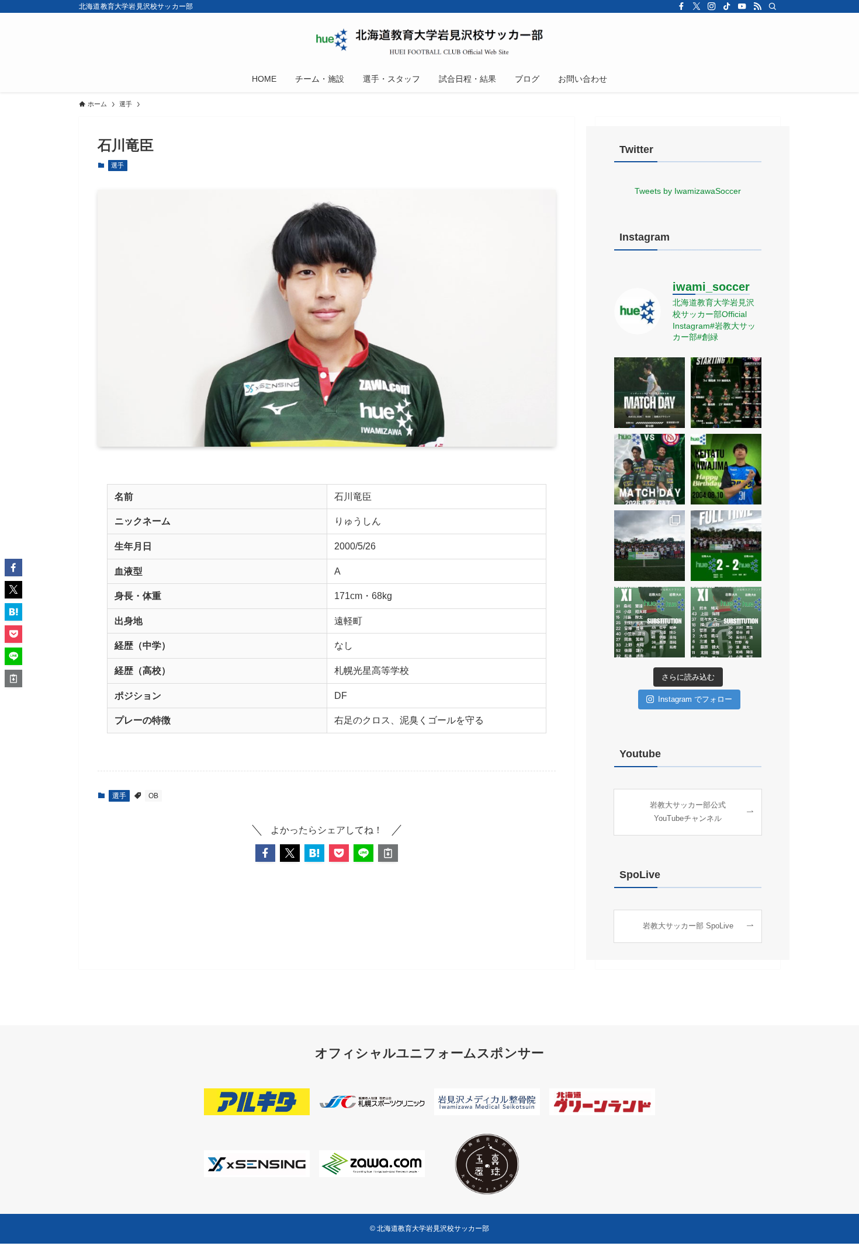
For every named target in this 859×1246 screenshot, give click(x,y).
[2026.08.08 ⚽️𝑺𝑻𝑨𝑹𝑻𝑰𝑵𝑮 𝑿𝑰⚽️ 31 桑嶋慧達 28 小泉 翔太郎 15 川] (649, 622)
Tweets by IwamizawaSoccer (688, 191)
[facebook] (681, 6)
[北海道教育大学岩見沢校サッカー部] (429, 41)
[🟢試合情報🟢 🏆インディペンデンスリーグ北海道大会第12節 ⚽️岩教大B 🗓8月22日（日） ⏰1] (649, 392)
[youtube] (742, 6)
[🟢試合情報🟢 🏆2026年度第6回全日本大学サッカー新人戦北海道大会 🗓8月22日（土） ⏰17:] (649, 469)
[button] (265, 853)
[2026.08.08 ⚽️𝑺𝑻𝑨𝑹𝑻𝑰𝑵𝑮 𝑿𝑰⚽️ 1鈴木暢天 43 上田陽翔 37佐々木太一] (726, 622)
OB (153, 796)
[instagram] (711, 6)
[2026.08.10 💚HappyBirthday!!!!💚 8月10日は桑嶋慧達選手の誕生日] (726, 469)
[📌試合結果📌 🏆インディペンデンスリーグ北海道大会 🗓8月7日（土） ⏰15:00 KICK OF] (726, 545)
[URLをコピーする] (388, 853)
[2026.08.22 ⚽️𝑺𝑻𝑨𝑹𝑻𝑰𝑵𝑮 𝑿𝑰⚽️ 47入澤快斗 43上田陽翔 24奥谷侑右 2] (726, 392)
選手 (117, 165)
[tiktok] (727, 6)
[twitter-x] (696, 6)
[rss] (757, 6)
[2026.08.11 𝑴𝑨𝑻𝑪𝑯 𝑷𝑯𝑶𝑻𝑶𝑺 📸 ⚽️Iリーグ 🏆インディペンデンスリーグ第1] (649, 545)
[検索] (772, 6)
